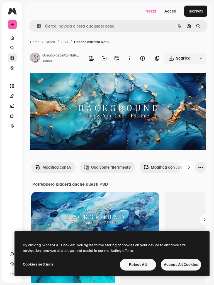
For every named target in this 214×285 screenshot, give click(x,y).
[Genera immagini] (12, 106)
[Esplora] (12, 67)
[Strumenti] (12, 86)
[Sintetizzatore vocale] (12, 126)
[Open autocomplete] (37, 26)
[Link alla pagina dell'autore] (35, 58)
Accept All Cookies (181, 264)
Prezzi (150, 11)
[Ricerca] (12, 47)
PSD (64, 42)
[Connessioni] (12, 253)
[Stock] (12, 57)
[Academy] (12, 263)
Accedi (170, 11)
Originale (67, 80)
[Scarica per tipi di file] (200, 58)
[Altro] (12, 273)
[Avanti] (189, 167)
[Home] (12, 37)
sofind (47, 61)
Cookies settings (38, 264)
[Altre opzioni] (129, 58)
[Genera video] (12, 116)
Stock (50, 42)
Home (35, 42)
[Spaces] (12, 96)
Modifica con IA (56, 167)
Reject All (138, 264)
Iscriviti (196, 11)
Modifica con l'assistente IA (176, 167)
